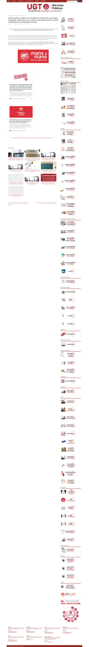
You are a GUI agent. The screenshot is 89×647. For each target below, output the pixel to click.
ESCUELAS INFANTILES (29, 1)
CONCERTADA (43, 1)
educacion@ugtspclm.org (29, 639)
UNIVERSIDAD (20, 1)
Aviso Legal (14, 1)
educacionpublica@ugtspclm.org (12, 631)
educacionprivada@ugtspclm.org (12, 632)
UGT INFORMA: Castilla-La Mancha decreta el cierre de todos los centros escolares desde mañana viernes (32, 137)
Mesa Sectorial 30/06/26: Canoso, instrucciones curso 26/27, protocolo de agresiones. (16, 170)
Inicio (9, 1)
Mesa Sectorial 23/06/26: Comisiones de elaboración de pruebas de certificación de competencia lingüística (32, 183)
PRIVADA (37, 1)
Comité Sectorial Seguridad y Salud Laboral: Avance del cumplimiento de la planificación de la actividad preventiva (32, 171)
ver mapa (45, 630)
